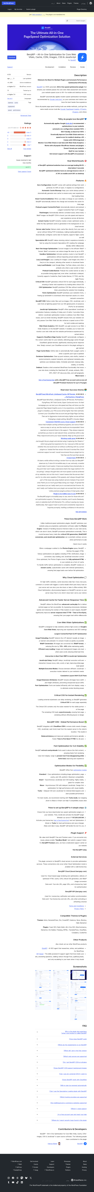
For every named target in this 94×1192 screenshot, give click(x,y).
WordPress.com (16, 1161)
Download (12, 57)
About (85, 1161)
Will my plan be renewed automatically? (73, 1085)
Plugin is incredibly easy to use (64, 494)
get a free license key (61, 820)
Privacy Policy (79, 909)
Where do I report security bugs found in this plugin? (69, 1120)
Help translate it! (35, 14)
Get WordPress (9, 3)
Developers (50, 1167)
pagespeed (11, 106)
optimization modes (80, 770)
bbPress (18, 1167)
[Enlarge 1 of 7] (84, 972)
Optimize (10, 102)
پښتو (67, 1180)
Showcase (67, 1161)
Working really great (68, 438)
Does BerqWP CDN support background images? (70, 1068)
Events (36, 1164)
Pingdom (75, 112)
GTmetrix (83, 109)
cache (16, 102)
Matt (19, 1164)
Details (82, 67)
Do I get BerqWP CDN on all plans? (75, 1062)
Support (10, 67)
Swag (35, 1170)
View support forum (24, 171)
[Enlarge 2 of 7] (84, 984)
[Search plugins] (67, 21)
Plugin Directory (82, 9)
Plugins (68, 1167)
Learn (52, 1161)
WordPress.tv (49, 1170)
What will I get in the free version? (75, 1051)
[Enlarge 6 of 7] (49, 992)
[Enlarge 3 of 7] (84, 999)
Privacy (84, 1170)
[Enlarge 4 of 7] (66, 972)
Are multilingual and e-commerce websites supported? (68, 1103)
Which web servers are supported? (75, 1056)
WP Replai (39, 954)
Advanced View (25, 115)
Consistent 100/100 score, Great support (61, 422)
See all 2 (9, 98)
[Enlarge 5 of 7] (49, 972)
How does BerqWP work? (78, 1039)
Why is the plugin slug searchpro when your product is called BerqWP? (74, 1032)
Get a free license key (47, 380)
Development (49, 67)
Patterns (67, 1170)
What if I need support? (79, 1109)
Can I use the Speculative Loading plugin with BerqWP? (68, 1091)
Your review (27, 149)
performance (16, 110)
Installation (62, 67)
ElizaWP (44, 948)
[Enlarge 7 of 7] (49, 1003)
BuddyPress (17, 1170)
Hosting (84, 1167)
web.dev (69, 123)
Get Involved (34, 1161)
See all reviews (81, 512)
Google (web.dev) (56, 99)
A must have (71, 458)
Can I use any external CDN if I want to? (73, 1074)
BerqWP (73, 60)
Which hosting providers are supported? (73, 1097)
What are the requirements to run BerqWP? (72, 1045)
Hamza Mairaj (52, 1144)
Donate (35, 1167)
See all (9, 149)
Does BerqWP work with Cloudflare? (74, 1080)
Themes (67, 1164)
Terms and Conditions (76, 906)
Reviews (73, 67)
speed (10, 110)
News (85, 1164)
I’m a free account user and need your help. (72, 1114)
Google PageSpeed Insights (69, 109)
